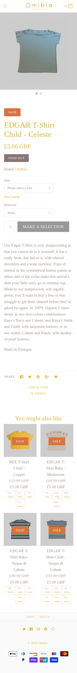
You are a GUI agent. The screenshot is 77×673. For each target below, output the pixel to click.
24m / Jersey (56, 504)
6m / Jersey (47, 494)
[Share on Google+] (47, 376)
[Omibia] (38, 6)
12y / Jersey (66, 599)
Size (7, 180)
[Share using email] (55, 376)
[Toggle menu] (5, 6)
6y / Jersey (29, 494)
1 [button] (36, 94)
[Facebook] (31, 629)
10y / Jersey (56, 599)
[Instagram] (38, 629)
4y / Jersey (20, 494)
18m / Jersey (66, 494)
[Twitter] (24, 629)
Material (10, 205)
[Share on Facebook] (21, 376)
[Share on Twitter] (29, 376)
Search (30, 616)
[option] (38, 51)
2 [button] (41, 94)
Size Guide (12, 197)
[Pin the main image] (38, 376)
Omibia (20, 169)
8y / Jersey (20, 504)
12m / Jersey (56, 494)
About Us (44, 616)
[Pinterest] (45, 629)
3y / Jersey (10, 494)
